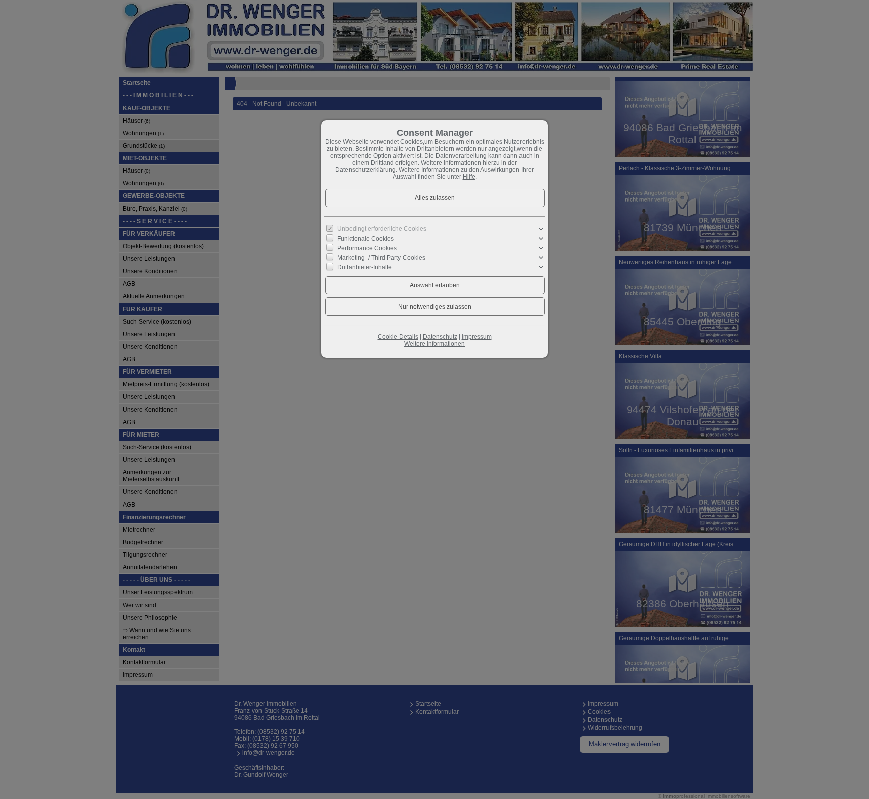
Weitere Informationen (434, 343)
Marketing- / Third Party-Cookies (381, 257)
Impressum (477, 336)
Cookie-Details (398, 336)
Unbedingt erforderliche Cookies (381, 228)
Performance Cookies (367, 248)
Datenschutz (440, 336)
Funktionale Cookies (365, 238)
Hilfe (469, 176)
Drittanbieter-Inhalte (364, 267)
